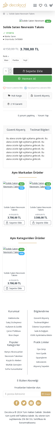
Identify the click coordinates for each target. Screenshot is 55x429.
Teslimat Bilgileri (39, 129)
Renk (5, 56)
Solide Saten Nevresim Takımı (14, 208)
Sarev (13, 36)
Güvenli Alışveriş (16, 129)
